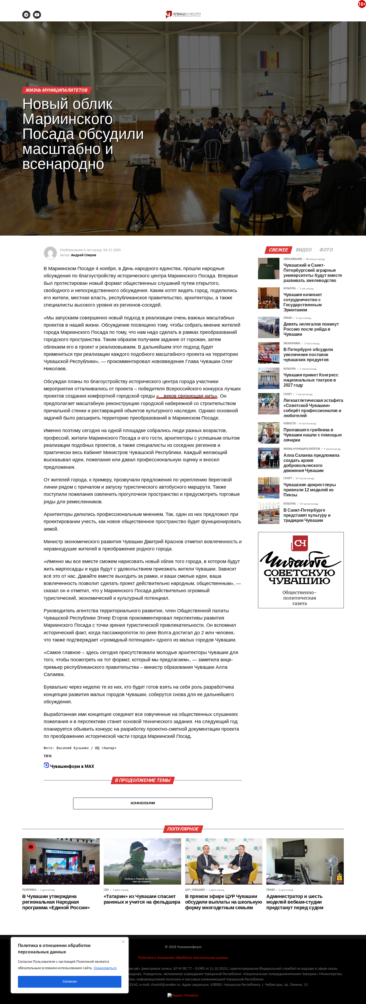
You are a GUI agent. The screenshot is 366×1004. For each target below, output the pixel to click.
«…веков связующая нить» (186, 396)
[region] (70, 965)
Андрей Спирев (83, 255)
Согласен (70, 982)
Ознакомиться (105, 968)
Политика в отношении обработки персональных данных (183, 958)
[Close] (123, 941)
